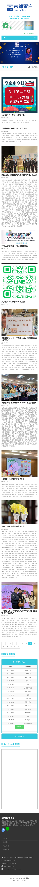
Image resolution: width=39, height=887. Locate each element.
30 (11, 647)
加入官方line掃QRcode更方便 (13, 302)
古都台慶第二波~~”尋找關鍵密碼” (15, 246)
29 (7, 647)
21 (10, 643)
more (34, 654)
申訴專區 (6, 846)
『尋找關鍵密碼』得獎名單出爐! (14, 128)
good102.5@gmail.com (14, 869)
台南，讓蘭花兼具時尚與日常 (13, 526)
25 (26, 643)
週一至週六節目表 (19, 662)
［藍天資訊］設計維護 (19, 880)
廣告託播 (6, 849)
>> (18, 647)
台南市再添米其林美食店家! (13, 479)
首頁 (29, 67)
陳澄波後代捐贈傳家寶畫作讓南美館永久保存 (20, 175)
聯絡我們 (6, 842)
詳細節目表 (19, 727)
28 (3, 647)
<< (3, 643)
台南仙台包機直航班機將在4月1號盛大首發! (19, 403)
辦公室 (5, 838)
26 (30, 643)
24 (22, 643)
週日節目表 (19, 736)
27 (34, 643)
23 (18, 643)
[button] (3, 57)
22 (14, 643)
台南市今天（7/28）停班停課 (13, 115)
